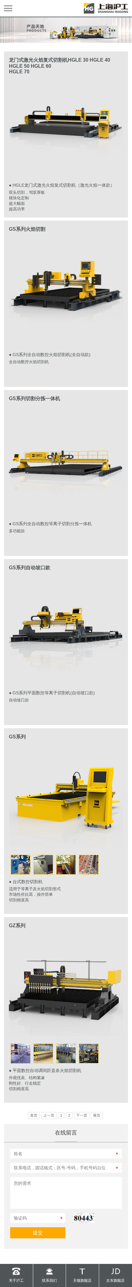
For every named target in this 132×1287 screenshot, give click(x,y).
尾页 (96, 1115)
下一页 (81, 1115)
